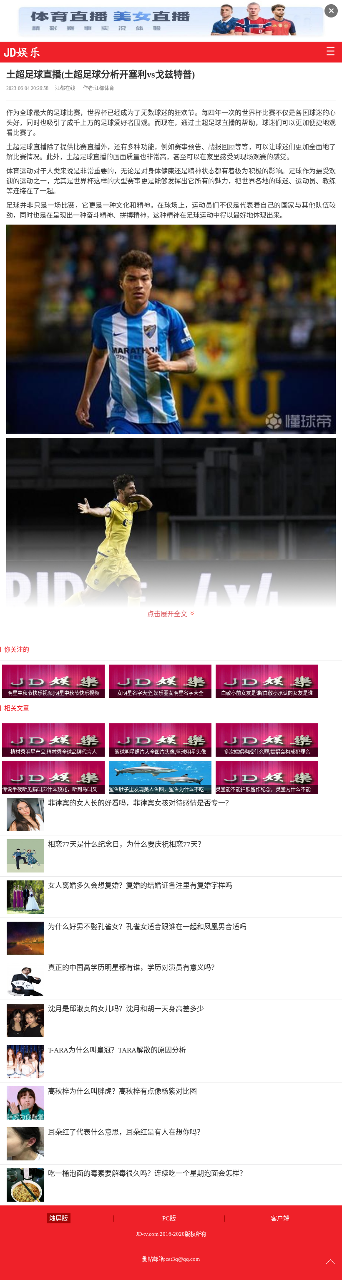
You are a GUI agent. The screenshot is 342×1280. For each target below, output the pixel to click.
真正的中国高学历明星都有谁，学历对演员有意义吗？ (133, 968)
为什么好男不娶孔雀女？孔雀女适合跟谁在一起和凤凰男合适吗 (147, 927)
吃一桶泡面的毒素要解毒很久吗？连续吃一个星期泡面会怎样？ (147, 1174)
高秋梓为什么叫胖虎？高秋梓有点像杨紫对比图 (122, 1091)
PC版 (169, 1218)
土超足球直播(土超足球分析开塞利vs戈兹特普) (100, 74)
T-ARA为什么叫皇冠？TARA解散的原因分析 (117, 1050)
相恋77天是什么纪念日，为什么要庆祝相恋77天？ (126, 844)
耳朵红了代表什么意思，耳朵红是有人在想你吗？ (126, 1132)
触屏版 (58, 1218)
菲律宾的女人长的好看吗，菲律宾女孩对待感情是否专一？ (140, 803)
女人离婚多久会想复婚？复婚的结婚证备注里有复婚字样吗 (140, 886)
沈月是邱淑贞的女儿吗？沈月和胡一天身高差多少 (126, 1009)
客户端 (280, 1218)
